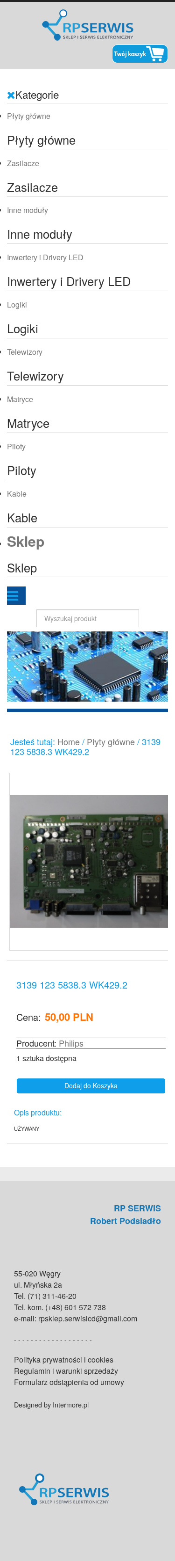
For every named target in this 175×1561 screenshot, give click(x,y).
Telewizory (24, 351)
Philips (71, 1043)
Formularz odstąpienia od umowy (69, 1382)
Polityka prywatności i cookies (63, 1359)
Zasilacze (23, 163)
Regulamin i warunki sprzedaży (66, 1370)
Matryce (20, 399)
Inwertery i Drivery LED (45, 257)
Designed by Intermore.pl (51, 1404)
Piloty (16, 446)
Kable (17, 493)
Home (68, 741)
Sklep (25, 541)
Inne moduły (27, 210)
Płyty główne (28, 115)
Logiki (17, 304)
